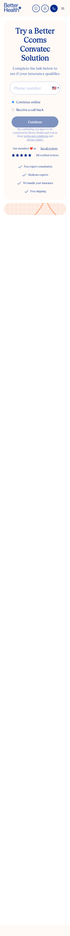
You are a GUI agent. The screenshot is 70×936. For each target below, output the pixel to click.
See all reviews (49, 148)
